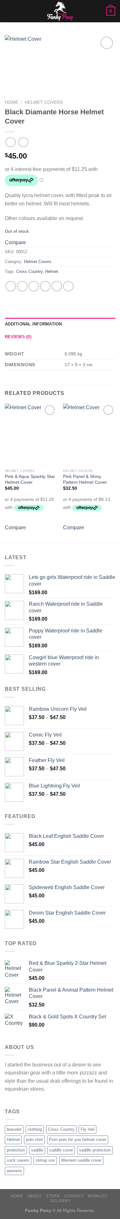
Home (11, 102)
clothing (35, 1129)
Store (53, 1196)
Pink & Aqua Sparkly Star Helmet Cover (30, 479)
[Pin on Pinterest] (57, 286)
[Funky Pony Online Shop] (60, 11)
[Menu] (8, 11)
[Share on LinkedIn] (68, 286)
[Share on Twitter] (33, 286)
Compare (15, 242)
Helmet (51, 271)
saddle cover (61, 1150)
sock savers (18, 1160)
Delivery (60, 1201)
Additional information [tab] (33, 324)
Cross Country (29, 271)
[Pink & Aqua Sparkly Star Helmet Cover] (31, 434)
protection (16, 1150)
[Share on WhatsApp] (10, 286)
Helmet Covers (44, 102)
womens (14, 1170)
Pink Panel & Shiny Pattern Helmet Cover (85, 479)
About (35, 1196)
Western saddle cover (81, 1160)
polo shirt (34, 1139)
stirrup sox (45, 1160)
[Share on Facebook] (22, 286)
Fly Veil (87, 1129)
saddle (37, 1150)
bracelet (14, 1129)
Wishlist (98, 1196)
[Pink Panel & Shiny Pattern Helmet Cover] (89, 434)
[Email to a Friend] (45, 286)
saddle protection (95, 1150)
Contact (74, 1196)
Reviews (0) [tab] (18, 336)
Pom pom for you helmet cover (77, 1139)
